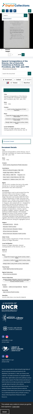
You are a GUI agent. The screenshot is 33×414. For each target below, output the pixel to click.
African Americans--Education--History (12, 229)
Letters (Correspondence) (15, 287)
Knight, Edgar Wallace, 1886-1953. (11, 172)
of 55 (19, 54)
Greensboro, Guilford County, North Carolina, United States (16, 119)
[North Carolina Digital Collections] (16, 4)
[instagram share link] (7, 336)
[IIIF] (7, 82)
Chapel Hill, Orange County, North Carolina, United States (17, 116)
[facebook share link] (3, 336)
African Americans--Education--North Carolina (14, 233)
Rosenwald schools (8, 224)
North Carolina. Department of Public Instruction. (16, 109)
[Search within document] (29, 73)
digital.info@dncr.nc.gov (8, 360)
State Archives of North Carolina (11, 292)
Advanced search (7, 18)
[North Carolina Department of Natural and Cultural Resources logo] (9, 307)
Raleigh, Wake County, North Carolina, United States (17, 123)
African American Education (9, 69)
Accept (4, 411)
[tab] (16, 90)
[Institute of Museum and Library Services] (12, 318)
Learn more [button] (15, 406)
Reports (25, 287)
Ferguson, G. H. (21, 175)
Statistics (5, 287)
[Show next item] (23, 54)
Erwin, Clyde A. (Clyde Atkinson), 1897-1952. (14, 177)
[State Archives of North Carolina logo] (12, 328)
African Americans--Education (10, 231)
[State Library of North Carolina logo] (12, 349)
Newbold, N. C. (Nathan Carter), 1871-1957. (13, 179)
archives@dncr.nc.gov (7, 340)
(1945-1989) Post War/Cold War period (12, 269)
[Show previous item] (9, 54)
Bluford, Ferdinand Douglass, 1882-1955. (13, 170)
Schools (16, 224)
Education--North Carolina (9, 226)
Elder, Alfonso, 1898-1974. (9, 175)
